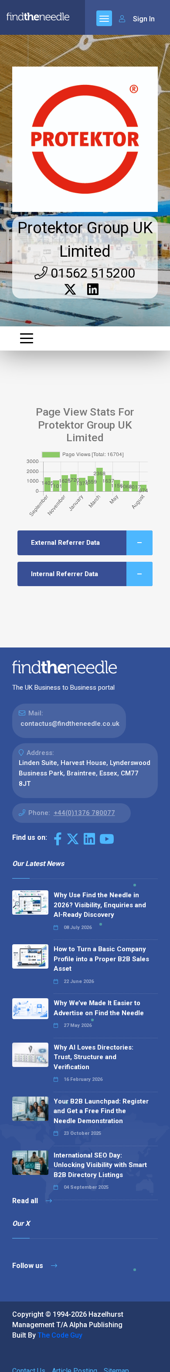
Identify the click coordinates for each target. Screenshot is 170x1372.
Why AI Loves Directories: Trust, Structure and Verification (93, 1057)
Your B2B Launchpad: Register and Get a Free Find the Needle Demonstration (101, 1111)
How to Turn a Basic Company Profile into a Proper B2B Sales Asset (101, 959)
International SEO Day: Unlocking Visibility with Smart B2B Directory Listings (100, 1165)
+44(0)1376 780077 (84, 813)
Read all (26, 1201)
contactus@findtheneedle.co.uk (69, 724)
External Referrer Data (65, 543)
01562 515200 (91, 273)
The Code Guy (59, 1335)
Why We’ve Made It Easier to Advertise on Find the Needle (99, 1008)
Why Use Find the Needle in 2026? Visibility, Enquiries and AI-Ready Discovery (100, 905)
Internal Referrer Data (64, 574)
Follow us (28, 1265)
